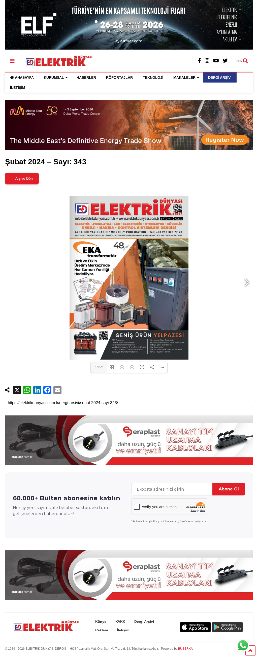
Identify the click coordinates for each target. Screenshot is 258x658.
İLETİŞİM (17, 88)
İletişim (123, 630)
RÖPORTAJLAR (119, 77)
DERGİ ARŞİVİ (220, 77)
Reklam (101, 630)
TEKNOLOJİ (153, 77)
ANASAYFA (24, 77)
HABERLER (86, 77)
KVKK (120, 622)
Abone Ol (229, 489)
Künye (100, 622)
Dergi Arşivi (144, 622)
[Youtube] (216, 61)
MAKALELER (184, 77)
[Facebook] (199, 61)
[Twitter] (225, 61)
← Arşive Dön (22, 178)
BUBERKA (185, 648)
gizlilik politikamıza (162, 521)
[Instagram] (207, 61)
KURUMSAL (54, 77)
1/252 (99, 367)
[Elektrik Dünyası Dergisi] (56, 60)
